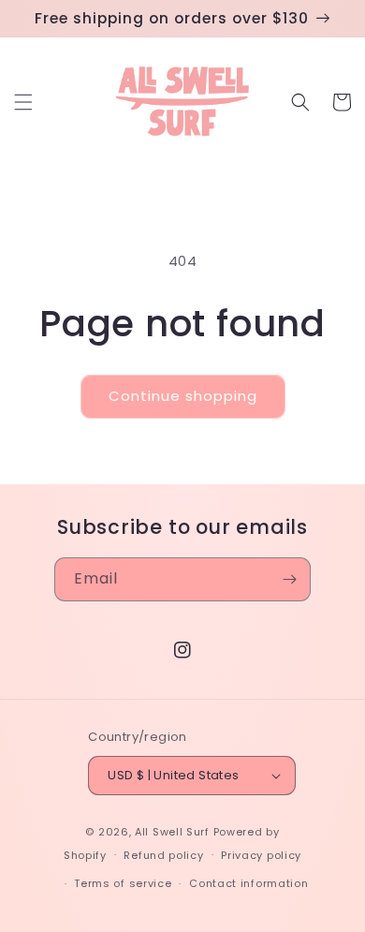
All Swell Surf (172, 831)
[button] (23, 102)
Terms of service (122, 883)
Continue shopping (183, 396)
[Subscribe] (289, 579)
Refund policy (163, 855)
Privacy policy (261, 855)
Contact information (248, 883)
